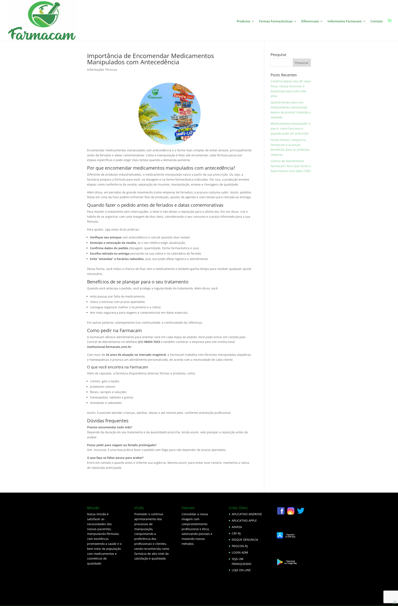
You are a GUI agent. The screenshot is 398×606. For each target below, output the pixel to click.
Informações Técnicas (102, 70)
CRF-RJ (236, 533)
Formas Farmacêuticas (275, 21)
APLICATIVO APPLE (244, 520)
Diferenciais (310, 21)
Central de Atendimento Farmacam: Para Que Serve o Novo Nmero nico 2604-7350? (291, 166)
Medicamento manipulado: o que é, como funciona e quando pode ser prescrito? (291, 128)
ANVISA (237, 527)
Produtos (243, 21)
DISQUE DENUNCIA (245, 540)
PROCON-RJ (240, 546)
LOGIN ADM (240, 552)
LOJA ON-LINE (241, 570)
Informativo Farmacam (345, 21)
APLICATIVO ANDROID (247, 514)
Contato (376, 21)
